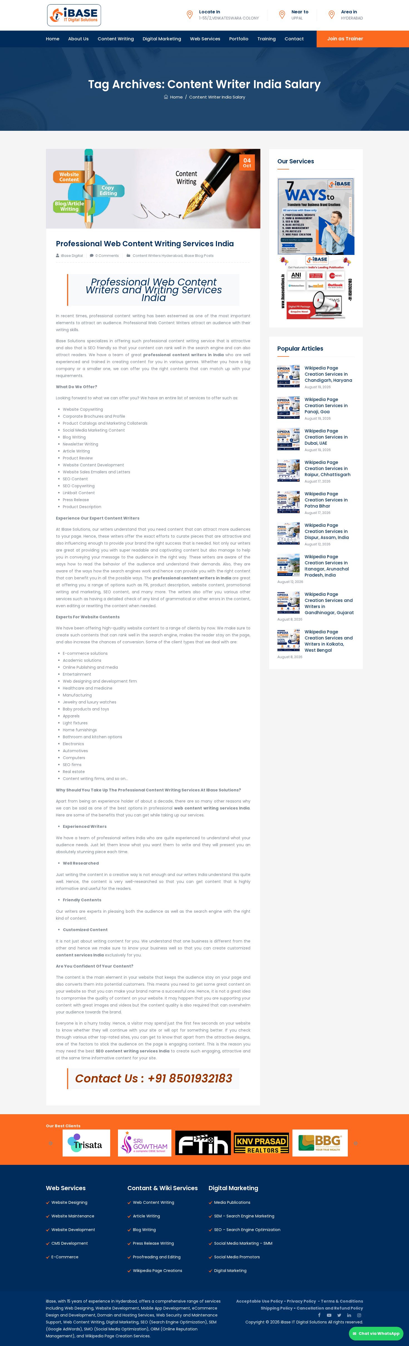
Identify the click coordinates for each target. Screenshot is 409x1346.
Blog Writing (144, 1229)
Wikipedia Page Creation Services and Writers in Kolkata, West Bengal (329, 641)
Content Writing (116, 39)
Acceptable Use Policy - (261, 1301)
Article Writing (146, 1216)
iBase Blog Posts (199, 255)
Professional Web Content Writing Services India (145, 244)
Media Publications (232, 1202)
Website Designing (69, 1202)
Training (266, 39)
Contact (294, 39)
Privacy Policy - (304, 1301)
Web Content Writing (153, 1202)
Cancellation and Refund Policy (330, 1308)
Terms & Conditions (342, 1301)
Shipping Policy (277, 1308)
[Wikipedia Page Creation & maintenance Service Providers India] (74, 15)
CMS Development (69, 1243)
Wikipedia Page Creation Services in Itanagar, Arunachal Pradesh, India (327, 566)
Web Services (205, 39)
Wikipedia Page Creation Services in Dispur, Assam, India (327, 531)
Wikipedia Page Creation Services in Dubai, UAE (326, 437)
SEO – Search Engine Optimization (247, 1229)
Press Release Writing (153, 1243)
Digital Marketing (162, 39)
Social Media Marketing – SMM (243, 1243)
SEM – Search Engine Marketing (244, 1216)
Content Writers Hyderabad (158, 255)
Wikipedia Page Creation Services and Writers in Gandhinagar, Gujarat (329, 603)
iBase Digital (72, 255)
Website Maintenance (72, 1216)
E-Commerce (64, 1257)
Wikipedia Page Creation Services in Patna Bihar (326, 500)
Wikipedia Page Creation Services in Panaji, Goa (326, 406)
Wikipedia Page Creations (157, 1270)
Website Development (73, 1229)
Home (52, 39)
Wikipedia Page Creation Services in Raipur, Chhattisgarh (328, 468)
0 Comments (107, 255)
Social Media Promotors (237, 1257)
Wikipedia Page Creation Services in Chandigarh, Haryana (328, 374)
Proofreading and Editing (157, 1257)
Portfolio (238, 39)
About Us (78, 39)
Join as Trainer (345, 38)
